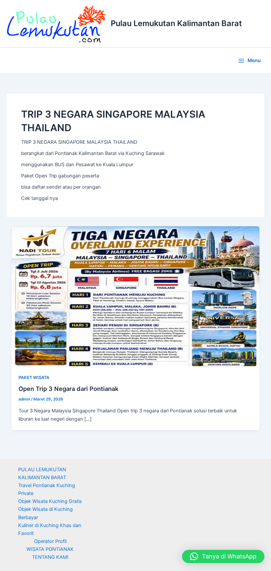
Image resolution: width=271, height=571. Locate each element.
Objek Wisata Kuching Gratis (50, 501)
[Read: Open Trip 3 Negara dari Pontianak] (136, 296)
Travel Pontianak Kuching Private (46, 489)
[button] (223, 556)
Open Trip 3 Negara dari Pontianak (68, 388)
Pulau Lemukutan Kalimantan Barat (176, 23)
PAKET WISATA (34, 377)
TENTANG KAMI (50, 557)
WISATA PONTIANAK (50, 549)
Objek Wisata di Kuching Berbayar (45, 513)
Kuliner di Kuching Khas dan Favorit (49, 529)
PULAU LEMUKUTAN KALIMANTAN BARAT (42, 473)
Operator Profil (50, 541)
